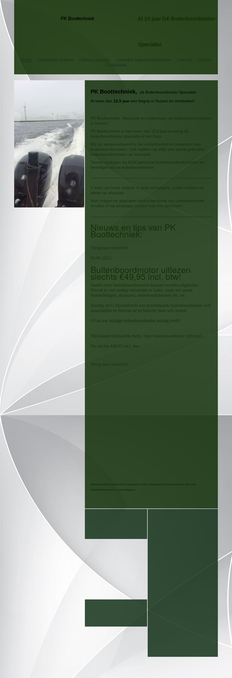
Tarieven (184, 59)
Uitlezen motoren (94, 59)
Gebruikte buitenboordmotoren (143, 59)
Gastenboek (116, 64)
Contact (205, 59)
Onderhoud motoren (55, 59)
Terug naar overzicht (109, 247)
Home (26, 59)
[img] (49, 143)
